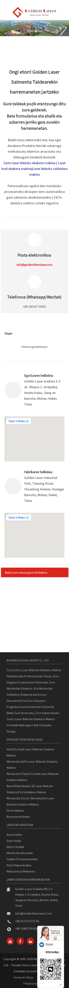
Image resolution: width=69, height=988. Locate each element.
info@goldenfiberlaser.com (33, 913)
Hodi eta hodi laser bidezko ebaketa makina (30, 752)
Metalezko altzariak (20, 853)
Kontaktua (42, 36)
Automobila (14, 834)
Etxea (25, 36)
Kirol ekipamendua (19, 865)
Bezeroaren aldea (18, 816)
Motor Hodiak (15, 847)
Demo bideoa (15, 810)
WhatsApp (52, 952)
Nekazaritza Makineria (21, 871)
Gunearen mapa (23, 977)
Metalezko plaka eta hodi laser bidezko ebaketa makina (33, 777)
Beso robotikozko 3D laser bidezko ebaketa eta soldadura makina (30, 789)
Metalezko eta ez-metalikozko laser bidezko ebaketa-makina (30, 801)
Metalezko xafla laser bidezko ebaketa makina (32, 765)
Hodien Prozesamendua (22, 859)
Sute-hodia (14, 841)
